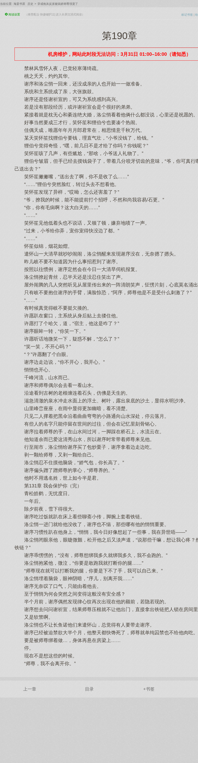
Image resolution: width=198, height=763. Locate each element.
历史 (30, 4)
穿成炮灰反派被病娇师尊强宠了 (57, 4)
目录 (89, 689)
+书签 (149, 689)
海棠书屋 (19, 4)
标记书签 (187, 14)
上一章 (29, 689)
